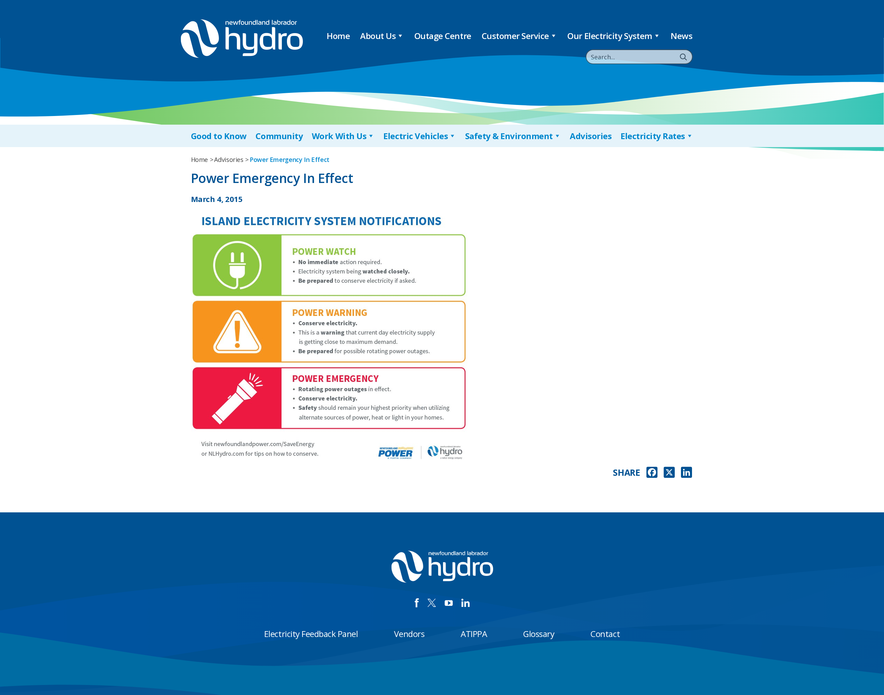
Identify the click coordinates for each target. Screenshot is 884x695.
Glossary (538, 633)
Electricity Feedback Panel (311, 633)
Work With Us (339, 136)
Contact (605, 633)
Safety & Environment (509, 136)
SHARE (626, 472)
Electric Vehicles (415, 136)
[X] (669, 473)
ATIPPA (474, 633)
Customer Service (515, 35)
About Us (378, 35)
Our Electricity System (609, 35)
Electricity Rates (653, 136)
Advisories (591, 136)
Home (338, 35)
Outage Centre (442, 35)
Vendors (409, 633)
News (681, 35)
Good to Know (219, 136)
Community (279, 136)
